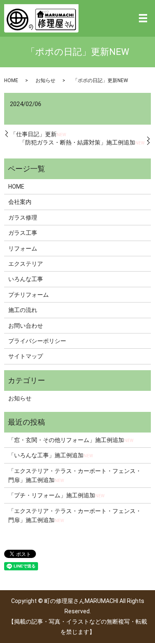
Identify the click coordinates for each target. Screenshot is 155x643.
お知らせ (45, 80)
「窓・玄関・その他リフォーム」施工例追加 (71, 440)
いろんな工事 (25, 279)
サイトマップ (25, 356)
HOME (11, 80)
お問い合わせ (25, 325)
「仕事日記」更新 (38, 134)
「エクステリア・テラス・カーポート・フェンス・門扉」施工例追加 (74, 475)
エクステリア (25, 263)
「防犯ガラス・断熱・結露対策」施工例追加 (82, 142)
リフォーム (22, 248)
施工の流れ (22, 310)
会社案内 (19, 202)
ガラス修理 (22, 217)
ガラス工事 (22, 232)
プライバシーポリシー (37, 341)
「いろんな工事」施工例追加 (50, 455)
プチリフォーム (28, 294)
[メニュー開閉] (143, 18)
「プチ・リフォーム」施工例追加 (56, 495)
